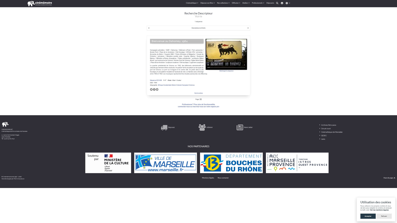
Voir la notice (198, 93)
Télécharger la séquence (226, 71)
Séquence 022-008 (156, 80)
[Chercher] (277, 3)
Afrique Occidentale (164, 85)
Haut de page (388, 178)
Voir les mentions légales (379, 210)
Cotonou (192, 85)
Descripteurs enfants (198, 28)
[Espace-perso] (282, 3)
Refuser (384, 216)
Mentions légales (208, 178)
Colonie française (182, 85)
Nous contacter (223, 178)
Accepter (368, 216)
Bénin (174, 85)
